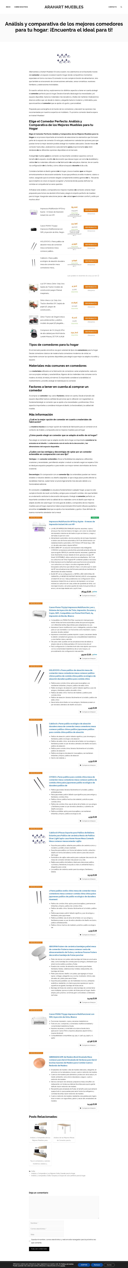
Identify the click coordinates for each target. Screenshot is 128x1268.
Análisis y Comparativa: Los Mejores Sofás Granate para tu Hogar (53, 1173)
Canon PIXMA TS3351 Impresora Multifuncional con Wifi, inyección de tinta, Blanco (71, 1015)
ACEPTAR (84, 1265)
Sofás (33, 1171)
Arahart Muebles (64, 7)
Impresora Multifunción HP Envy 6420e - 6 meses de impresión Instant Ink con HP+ (52, 212)
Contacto (112, 7)
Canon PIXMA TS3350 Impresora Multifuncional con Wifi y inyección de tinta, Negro (52, 229)
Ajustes (109, 1265)
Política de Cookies (67, 1264)
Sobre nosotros (21, 7)
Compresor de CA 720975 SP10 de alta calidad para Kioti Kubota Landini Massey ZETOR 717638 (52, 333)
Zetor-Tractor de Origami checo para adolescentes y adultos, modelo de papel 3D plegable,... (52, 320)
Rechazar (97, 1265)
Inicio (8, 7)
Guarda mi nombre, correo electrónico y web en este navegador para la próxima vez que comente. (63, 1241)
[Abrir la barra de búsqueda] (121, 7)
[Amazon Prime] (94, 592)
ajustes (62, 1266)
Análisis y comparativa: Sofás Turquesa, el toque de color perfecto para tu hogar (58, 1175)
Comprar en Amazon (89, 595)
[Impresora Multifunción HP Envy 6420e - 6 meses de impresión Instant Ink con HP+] (39, 526)
